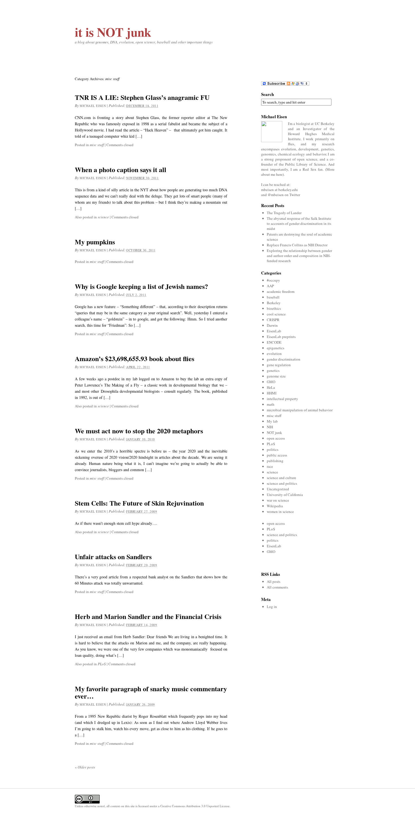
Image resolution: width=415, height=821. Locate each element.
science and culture (281, 477)
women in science (280, 511)
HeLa (271, 387)
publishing (275, 460)
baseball (273, 297)
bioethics (274, 308)
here (279, 174)
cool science (276, 314)
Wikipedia (275, 505)
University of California (285, 494)
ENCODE (274, 342)
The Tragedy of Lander (284, 212)
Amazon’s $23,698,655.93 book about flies (134, 358)
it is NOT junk (113, 32)
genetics (273, 370)
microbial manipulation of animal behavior (300, 409)
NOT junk (274, 432)
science (103, 216)
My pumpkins (95, 242)
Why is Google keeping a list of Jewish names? (141, 286)
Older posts (85, 767)
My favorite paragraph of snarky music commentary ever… (151, 692)
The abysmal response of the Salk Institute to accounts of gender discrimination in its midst (299, 223)
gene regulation (279, 364)
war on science (278, 500)
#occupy (273, 280)
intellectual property (282, 398)
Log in (272, 606)
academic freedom (280, 291)
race (270, 466)
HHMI (271, 393)
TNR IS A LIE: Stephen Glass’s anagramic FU (142, 97)
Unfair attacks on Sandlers (113, 556)
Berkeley (274, 302)
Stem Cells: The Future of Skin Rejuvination (139, 503)
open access (276, 438)
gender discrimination (283, 359)
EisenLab (274, 330)
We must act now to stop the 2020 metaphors (139, 431)
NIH (270, 426)
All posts (273, 581)
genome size (276, 376)
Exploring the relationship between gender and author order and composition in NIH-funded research (299, 255)
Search (267, 94)
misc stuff (97, 144)
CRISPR (273, 319)
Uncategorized (278, 488)
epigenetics (275, 347)
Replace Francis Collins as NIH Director (297, 244)
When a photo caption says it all (120, 169)
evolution (274, 353)
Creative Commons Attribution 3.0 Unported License (195, 806)
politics (272, 449)
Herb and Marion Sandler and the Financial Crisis (148, 616)
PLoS (102, 663)
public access (277, 455)
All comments (277, 587)
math (270, 404)
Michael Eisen (93, 106)
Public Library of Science (305, 164)
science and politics (282, 483)
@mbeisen (276, 194)
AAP (270, 285)
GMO (271, 381)
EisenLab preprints (281, 336)
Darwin (272, 325)
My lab (272, 421)
